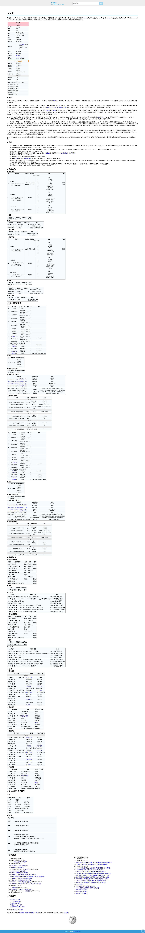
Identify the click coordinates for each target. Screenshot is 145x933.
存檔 (29, 882)
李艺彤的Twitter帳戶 (15, 901)
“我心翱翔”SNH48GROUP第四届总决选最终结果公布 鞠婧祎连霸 (93, 873)
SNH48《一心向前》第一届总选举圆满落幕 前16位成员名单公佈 (27, 876)
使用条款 (66, 912)
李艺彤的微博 (79, 884)
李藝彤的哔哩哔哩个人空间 (17, 906)
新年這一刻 (14, 336)
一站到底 (28, 686)
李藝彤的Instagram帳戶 (16, 905)
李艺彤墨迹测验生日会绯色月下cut (85, 886)
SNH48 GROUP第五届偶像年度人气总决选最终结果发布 (91, 880)
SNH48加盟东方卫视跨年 (17, 867)
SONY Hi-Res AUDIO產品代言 (18, 882)
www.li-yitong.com (20, 57)
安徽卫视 (47, 110)
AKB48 (16, 158)
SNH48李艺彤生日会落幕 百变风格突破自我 (87, 888)
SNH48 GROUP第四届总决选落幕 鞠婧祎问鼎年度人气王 (91, 871)
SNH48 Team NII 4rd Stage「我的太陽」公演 (17, 385)
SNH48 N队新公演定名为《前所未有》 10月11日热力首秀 (25, 883)
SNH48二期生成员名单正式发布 (18, 862)
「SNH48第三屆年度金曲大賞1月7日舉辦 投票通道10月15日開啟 (93, 868)
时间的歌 (72, 153)
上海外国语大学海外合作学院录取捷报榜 (21, 878)
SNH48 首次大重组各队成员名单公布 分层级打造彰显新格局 (92, 879)
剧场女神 (22, 44)
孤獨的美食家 (24, 716)
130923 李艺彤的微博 (81, 889)
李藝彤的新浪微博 (15, 903)
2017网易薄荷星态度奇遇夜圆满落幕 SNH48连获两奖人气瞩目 (92, 877)
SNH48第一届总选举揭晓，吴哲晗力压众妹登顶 (23, 874)
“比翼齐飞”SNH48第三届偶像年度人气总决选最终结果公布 (91, 864)
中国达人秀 (29, 677)
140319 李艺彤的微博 (81, 893)
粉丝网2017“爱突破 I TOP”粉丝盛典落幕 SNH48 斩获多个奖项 (92, 875)
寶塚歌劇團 (28, 158)
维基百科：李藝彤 (18, 909)
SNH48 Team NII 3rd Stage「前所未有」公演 (17, 383)
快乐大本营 (29, 699)
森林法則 (14, 346)
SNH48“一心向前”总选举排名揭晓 (19, 873)
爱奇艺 (36, 722)
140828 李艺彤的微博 (81, 891)
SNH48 (84, 18)
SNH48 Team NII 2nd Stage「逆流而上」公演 (17, 381)
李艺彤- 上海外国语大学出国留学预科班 (20, 880)
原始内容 (26, 869)
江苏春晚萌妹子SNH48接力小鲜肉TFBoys (21, 889)
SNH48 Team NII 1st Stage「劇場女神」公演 (17, 379)
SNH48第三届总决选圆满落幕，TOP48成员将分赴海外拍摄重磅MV (94, 862)
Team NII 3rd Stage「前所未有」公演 (56, 107)
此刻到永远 (64, 153)
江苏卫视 (53, 110)
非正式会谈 (29, 692)
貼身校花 (100, 117)
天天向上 (28, 705)
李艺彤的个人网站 (15, 899)
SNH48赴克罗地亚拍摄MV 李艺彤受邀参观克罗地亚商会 (91, 882)
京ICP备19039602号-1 (77, 931)
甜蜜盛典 (48, 153)
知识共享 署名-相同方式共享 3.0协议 (29, 912)
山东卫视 (39, 690)
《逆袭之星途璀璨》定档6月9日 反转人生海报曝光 (89, 869)
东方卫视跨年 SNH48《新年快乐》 (19, 865)
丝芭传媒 (18, 55)
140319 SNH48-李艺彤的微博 (18, 871)
